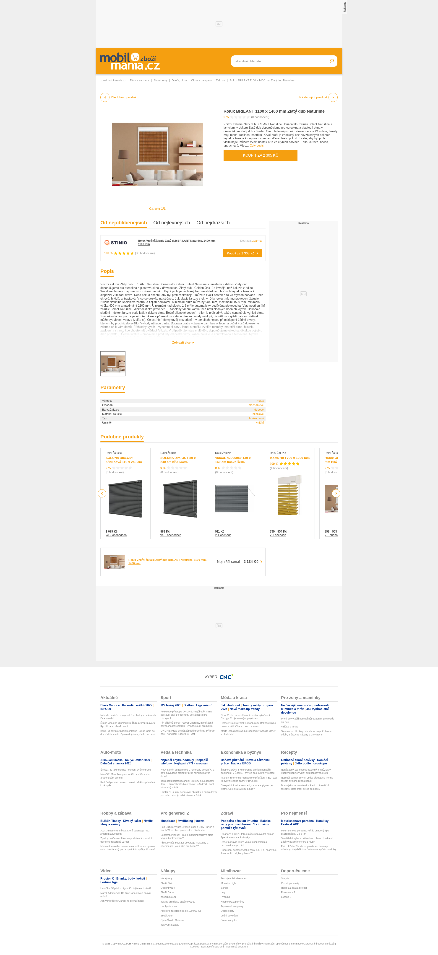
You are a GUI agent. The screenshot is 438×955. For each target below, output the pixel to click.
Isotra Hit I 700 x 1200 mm (290, 458)
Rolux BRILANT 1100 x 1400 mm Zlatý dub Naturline (274, 111)
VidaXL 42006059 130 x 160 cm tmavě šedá (233, 460)
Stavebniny (160, 80)
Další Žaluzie (114, 453)
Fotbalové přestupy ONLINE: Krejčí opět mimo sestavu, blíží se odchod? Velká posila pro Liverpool (186, 714)
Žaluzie (220, 80)
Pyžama (225, 896)
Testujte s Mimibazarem (234, 878)
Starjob (285, 878)
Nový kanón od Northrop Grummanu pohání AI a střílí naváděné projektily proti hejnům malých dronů (187, 773)
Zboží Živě (166, 883)
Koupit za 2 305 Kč (260, 155)
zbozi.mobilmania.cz (113, 80)
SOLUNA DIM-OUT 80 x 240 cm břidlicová (178, 460)
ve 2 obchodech (116, 535)
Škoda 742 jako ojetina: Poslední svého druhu (125, 769)
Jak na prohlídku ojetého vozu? (178, 901)
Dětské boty (227, 910)
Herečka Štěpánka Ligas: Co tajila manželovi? (125, 888)
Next (336, 493)
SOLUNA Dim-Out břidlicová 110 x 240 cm (124, 460)
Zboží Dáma (167, 892)
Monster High (228, 883)
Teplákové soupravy (232, 906)
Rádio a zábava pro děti (294, 887)
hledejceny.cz (168, 878)
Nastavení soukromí (212, 946)
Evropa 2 (286, 896)
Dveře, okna (179, 80)
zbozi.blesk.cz (169, 896)
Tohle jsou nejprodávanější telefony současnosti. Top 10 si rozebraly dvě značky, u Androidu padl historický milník (187, 784)
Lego (223, 892)
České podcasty (290, 883)
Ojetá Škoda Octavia (172, 920)
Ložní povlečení (229, 915)
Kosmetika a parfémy (232, 901)
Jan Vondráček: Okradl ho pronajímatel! (122, 900)
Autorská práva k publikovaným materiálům (204, 943)
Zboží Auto (166, 915)
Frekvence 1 (288, 892)
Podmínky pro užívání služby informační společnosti (259, 943)
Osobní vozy (168, 887)
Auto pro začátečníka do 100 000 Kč (181, 910)
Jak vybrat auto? (170, 924)
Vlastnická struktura (237, 946)
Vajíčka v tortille (289, 726)
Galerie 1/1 (157, 208)
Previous (102, 493)
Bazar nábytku (229, 920)
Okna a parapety (201, 80)
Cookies (194, 946)
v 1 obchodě (223, 535)
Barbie (224, 887)
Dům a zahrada (139, 80)
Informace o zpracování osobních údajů (312, 943)
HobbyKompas (169, 906)
